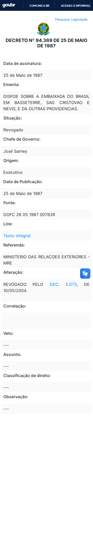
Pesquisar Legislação (71, 19)
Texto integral (16, 235)
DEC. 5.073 (63, 284)
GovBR (8, 5)
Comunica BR (39, 5)
